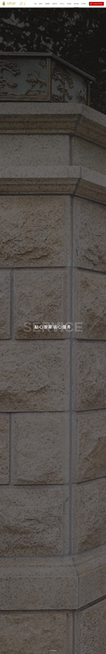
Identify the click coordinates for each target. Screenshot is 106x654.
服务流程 (76, 3)
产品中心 (62, 3)
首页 (35, 3)
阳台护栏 (54, 3)
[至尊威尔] (14, 3)
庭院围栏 (47, 3)
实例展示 (69, 3)
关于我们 (83, 3)
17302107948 (97, 4)
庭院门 (41, 3)
